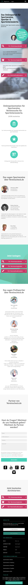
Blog (4, 541)
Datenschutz (17, 552)
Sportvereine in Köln (7, 571)
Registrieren (6, 1)
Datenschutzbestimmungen (6, 454)
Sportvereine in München (8, 565)
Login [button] (12, 1)
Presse (5, 549)
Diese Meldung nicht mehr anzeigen (14, 583)
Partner (5, 546)
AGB (16, 549)
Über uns (17, 541)
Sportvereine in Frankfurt (8, 568)
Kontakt (5, 552)
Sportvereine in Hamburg (8, 562)
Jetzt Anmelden (14, 533)
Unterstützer (6, 544)
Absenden (14, 460)
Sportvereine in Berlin (8, 559)
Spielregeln (17, 544)
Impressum (17, 546)
